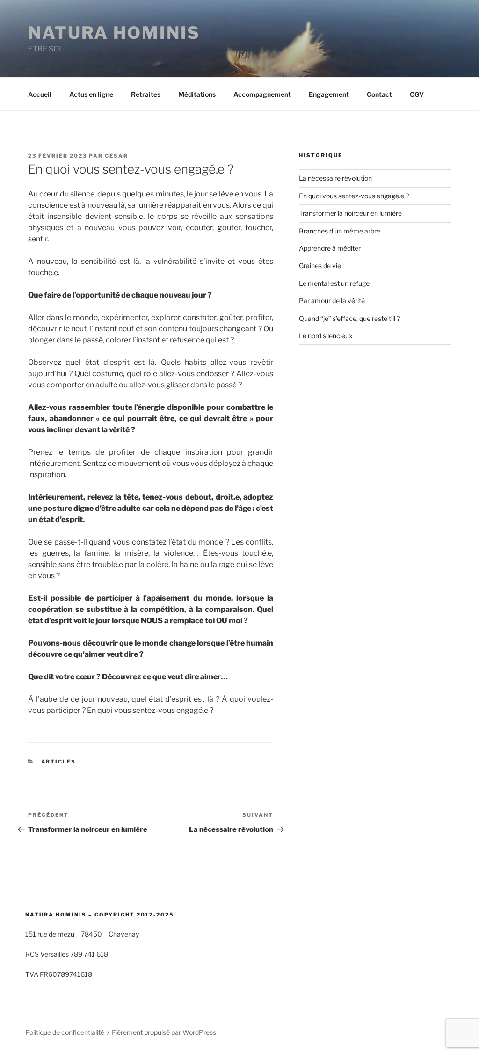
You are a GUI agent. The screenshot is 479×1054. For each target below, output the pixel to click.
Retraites (145, 94)
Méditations (197, 94)
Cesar (116, 156)
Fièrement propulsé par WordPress (164, 1032)
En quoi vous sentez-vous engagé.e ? (354, 196)
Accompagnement (262, 94)
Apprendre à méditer (330, 248)
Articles (58, 761)
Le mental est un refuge (334, 283)
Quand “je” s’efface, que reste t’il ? (349, 318)
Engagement (329, 94)
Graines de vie (320, 265)
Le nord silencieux (326, 336)
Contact (379, 94)
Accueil (39, 94)
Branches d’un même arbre (339, 231)
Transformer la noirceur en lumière (350, 213)
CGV (417, 94)
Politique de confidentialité (64, 1032)
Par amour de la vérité (332, 301)
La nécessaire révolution (335, 178)
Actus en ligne (91, 94)
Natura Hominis (114, 32)
